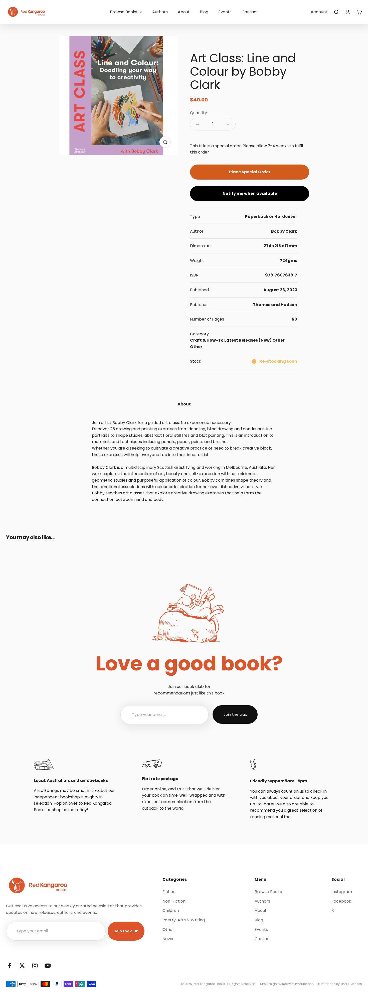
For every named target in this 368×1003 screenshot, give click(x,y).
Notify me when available (250, 193)
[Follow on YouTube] (47, 965)
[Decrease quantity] (197, 124)
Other (278, 340)
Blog (204, 12)
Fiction (168, 892)
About (184, 12)
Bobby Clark (284, 231)
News (167, 939)
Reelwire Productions (297, 984)
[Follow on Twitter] (22, 965)
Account (319, 12)
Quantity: (199, 113)
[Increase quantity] (228, 124)
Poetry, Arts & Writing (183, 920)
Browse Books (123, 12)
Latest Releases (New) (248, 340)
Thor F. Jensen (351, 984)
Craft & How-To (207, 340)
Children (170, 910)
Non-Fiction (174, 901)
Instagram (341, 892)
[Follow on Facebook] (9, 965)
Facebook (341, 901)
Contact (250, 12)
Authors (160, 12)
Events (225, 12)
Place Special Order (249, 172)
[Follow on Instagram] (35, 965)
